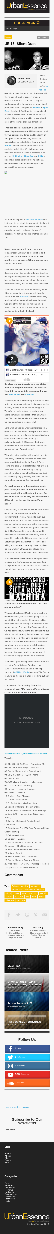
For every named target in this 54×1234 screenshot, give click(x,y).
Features (9, 1185)
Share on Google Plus (26, 915)
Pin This (35, 915)
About (7, 1156)
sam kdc (43, 893)
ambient (24, 886)
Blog (7, 1158)
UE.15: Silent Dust (13, 754)
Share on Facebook (9, 915)
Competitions (11, 1194)
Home (8, 1153)
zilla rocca (10, 900)
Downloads (10, 1196)
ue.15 (34, 896)
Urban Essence (30, 754)
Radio (7, 1201)
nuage (24, 893)
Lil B (40, 156)
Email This (44, 915)
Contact (8, 1160)
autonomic (35, 886)
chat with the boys (34, 219)
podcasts (33, 893)
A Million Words (21, 672)
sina (27, 896)
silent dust (19, 896)
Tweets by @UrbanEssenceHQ (17, 1107)
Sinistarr (24, 296)
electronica (30, 889)
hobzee (40, 889)
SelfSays (29, 394)
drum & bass (17, 889)
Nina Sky (28, 156)
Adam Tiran (24, 78)
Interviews (10, 1187)
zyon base (20, 900)
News (7, 1183)
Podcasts (8, 37)
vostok (41, 896)
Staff (7, 1162)
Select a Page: (12, 28)
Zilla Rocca (14, 394)
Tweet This (18, 915)
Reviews (9, 1190)
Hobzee (36, 107)
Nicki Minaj (17, 156)
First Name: (10, 1129)
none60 (8, 145)
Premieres (10, 1199)
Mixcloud (43, 754)
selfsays (9, 896)
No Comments (43, 37)
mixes (8, 893)
